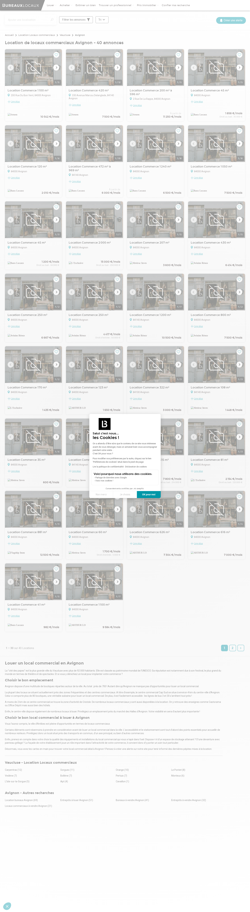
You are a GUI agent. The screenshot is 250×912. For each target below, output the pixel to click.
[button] (7, 906)
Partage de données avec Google (111, 477)
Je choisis (125, 494)
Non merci (101, 494)
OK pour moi (148, 494)
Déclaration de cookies (136, 467)
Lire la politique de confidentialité (108, 467)
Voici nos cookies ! (104, 480)
